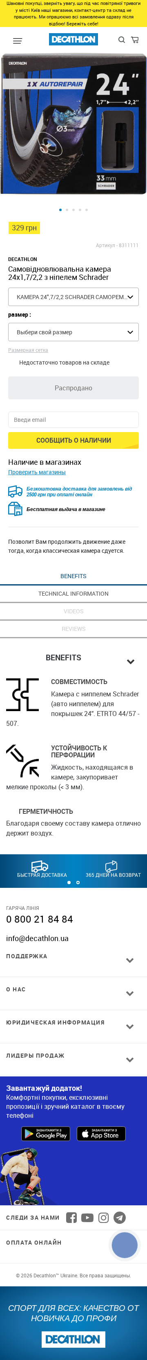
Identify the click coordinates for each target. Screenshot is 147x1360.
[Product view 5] (86, 210)
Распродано (73, 387)
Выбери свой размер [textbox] (44, 332)
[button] (69, 882)
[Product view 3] (73, 210)
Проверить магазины (37, 472)
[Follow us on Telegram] (120, 1217)
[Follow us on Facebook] (71, 1217)
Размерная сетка (28, 350)
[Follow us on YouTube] (87, 1217)
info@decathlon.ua (37, 938)
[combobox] (73, 297)
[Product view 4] (80, 210)
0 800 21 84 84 (39, 918)
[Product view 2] (67, 210)
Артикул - (107, 245)
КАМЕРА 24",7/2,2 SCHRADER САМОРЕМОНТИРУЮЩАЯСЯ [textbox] (77, 297)
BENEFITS (73, 576)
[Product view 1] (60, 210)
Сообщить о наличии (73, 440)
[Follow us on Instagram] (103, 1217)
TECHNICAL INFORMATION (73, 593)
